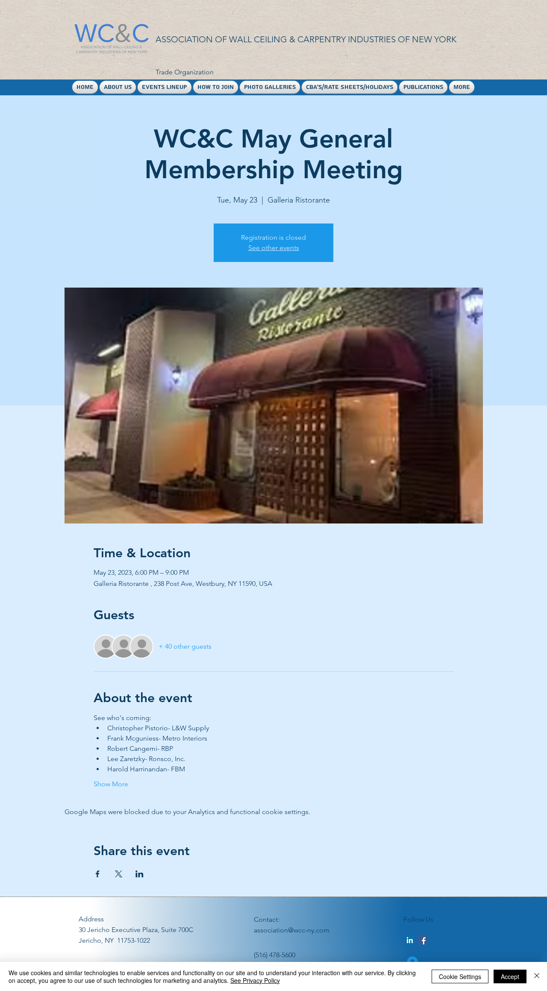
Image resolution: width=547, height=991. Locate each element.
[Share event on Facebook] (98, 873)
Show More (111, 784)
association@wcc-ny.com (291, 930)
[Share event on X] (119, 873)
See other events (273, 248)
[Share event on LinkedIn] (139, 873)
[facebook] (422, 940)
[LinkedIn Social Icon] (410, 940)
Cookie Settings (460, 976)
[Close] (537, 976)
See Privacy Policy (255, 980)
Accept (510, 976)
